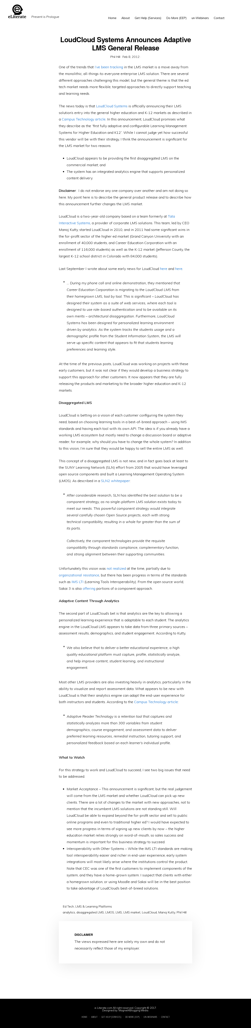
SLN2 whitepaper (115, 480)
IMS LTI (78, 582)
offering (89, 588)
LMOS (109, 912)
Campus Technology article (83, 119)
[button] (229, 15)
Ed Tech (68, 906)
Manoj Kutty (166, 912)
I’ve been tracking (109, 67)
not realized (116, 568)
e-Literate (89, 11)
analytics (69, 912)
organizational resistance (79, 575)
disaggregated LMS (90, 912)
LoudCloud (149, 912)
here (163, 268)
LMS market (131, 912)
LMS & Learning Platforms (93, 906)
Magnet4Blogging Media (133, 1010)
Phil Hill (181, 912)
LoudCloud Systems (111, 106)
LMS (118, 912)
